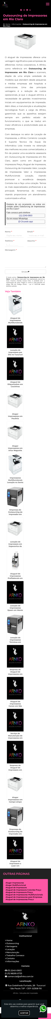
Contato (10, 958)
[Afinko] (25, 921)
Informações (12, 961)
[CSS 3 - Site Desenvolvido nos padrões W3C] (27, 997)
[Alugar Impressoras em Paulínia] (15, 400)
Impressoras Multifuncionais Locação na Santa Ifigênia (15, 481)
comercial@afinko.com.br (21, 976)
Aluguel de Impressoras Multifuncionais (24, 894)
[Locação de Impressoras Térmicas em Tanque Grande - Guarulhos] (15, 624)
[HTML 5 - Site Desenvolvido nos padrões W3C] (19, 997)
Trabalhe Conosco (15, 955)
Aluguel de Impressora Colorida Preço (23, 890)
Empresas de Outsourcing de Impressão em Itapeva (15, 513)
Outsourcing (12, 943)
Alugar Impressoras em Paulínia (15, 416)
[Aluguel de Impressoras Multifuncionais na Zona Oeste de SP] (15, 305)
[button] (47, 4)
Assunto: (31, 241)
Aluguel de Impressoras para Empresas (24, 897)
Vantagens (11, 946)
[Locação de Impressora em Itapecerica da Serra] (15, 528)
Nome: (8, 232)
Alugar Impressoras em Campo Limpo (15, 799)
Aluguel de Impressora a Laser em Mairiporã (15, 864)
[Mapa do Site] (12, 997)
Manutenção (12, 952)
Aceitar (24, 1013)
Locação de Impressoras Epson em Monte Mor (15, 609)
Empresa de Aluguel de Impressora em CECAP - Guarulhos (15, 770)
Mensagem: (11, 250)
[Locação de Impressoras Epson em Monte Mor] (15, 592)
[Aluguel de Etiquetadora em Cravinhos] (15, 368)
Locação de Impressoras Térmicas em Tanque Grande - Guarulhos (15, 642)
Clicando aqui (26, 222)
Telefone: (9, 241)
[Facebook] (21, 10)
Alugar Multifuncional (16, 885)
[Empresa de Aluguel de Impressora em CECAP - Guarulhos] (15, 752)
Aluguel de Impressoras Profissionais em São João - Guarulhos (15, 578)
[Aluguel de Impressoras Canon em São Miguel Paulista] (15, 688)
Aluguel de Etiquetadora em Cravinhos (15, 384)
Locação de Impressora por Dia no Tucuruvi (15, 352)
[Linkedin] (27, 10)
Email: (30, 232)
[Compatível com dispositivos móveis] (36, 997)
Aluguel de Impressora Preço (19, 892)
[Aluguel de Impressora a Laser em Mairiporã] (15, 848)
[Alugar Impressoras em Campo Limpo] (15, 784)
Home (9, 940)
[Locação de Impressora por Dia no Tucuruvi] (15, 337)
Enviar (25, 272)
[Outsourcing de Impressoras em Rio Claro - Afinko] (5, 4)
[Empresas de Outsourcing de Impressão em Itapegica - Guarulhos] (15, 816)
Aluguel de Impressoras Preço (20, 899)
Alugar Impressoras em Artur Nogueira (15, 448)
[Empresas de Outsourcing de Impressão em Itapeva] (15, 496)
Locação (10, 949)
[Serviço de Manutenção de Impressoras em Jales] (15, 720)
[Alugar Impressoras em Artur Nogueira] (15, 432)
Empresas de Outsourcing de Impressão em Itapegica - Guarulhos (15, 833)
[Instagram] (24, 10)
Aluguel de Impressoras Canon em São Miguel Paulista (15, 704)
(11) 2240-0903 (25, 215)
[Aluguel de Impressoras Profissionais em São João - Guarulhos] (15, 560)
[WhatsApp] (30, 10)
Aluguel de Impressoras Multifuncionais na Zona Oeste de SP (15, 322)
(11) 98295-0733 (14, 973)
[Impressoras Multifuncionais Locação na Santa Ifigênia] (15, 464)
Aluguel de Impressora (16, 887)
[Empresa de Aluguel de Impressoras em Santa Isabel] (15, 656)
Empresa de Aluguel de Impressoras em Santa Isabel (15, 672)
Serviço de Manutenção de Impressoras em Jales (15, 736)
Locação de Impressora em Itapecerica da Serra (15, 545)
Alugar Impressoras (15, 883)
